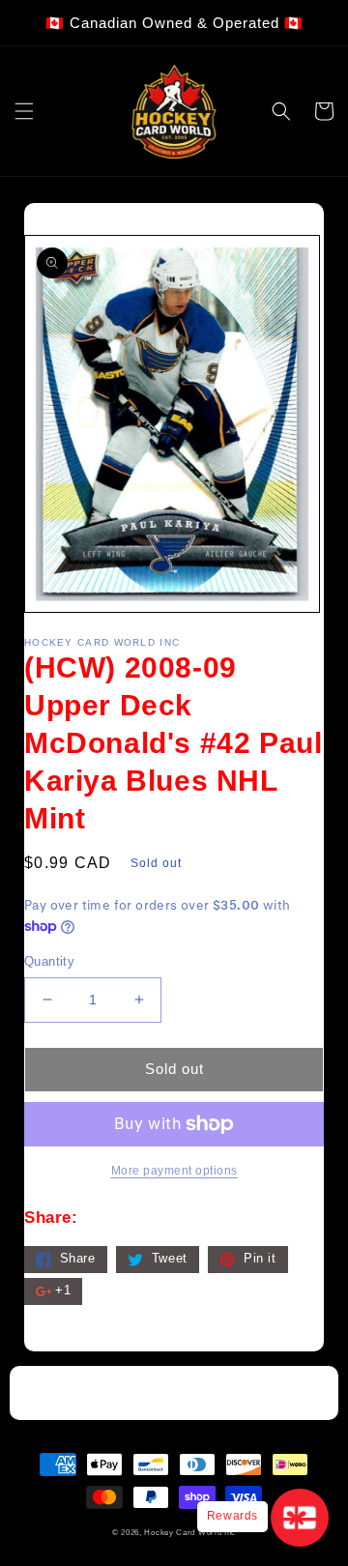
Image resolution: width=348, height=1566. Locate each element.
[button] (24, 111)
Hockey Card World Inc (190, 1532)
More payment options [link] (174, 1170)
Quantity (49, 961)
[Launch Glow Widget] (300, 1518)
